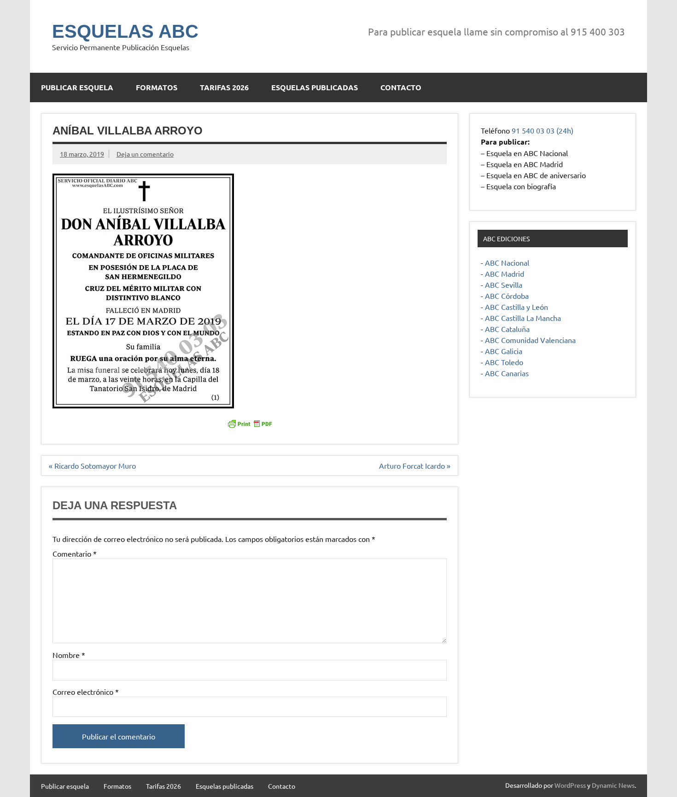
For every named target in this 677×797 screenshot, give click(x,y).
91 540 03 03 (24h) (542, 130)
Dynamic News (613, 785)
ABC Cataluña (507, 328)
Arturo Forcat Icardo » (414, 465)
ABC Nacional (507, 262)
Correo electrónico (86, 691)
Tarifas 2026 (224, 87)
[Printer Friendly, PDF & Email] (249, 423)
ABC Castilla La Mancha (523, 317)
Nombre (69, 654)
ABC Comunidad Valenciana (530, 339)
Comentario (75, 553)
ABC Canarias (507, 373)
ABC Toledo (504, 362)
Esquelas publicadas (314, 87)
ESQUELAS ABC (125, 31)
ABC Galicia (503, 350)
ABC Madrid (504, 273)
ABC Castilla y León (516, 306)
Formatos (156, 87)
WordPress (570, 785)
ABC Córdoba (507, 295)
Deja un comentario (145, 154)
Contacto (400, 87)
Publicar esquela (77, 87)
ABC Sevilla (503, 284)
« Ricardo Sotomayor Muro (92, 465)
